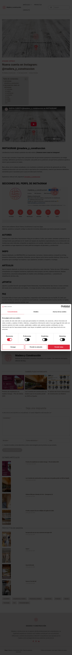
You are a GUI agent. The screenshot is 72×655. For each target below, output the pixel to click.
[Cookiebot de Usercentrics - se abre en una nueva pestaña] (62, 306)
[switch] (27, 339)
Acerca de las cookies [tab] (59, 311)
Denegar (13, 347)
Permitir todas (59, 347)
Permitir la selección (36, 347)
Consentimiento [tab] (12, 311)
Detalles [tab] (36, 311)
